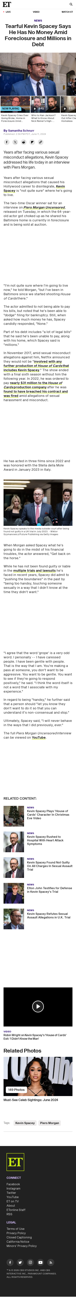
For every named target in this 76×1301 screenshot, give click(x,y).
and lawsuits (46, 570)
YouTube (39, 737)
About (11, 1206)
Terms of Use (15, 1229)
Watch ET (67, 12)
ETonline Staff (16, 1210)
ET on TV (13, 1201)
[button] (38, 1006)
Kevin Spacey (25, 1123)
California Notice (18, 1242)
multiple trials (24, 570)
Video (36, 12)
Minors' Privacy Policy (22, 1246)
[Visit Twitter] (20, 1263)
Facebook (13, 1184)
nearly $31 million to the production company (33, 385)
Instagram (13, 1188)
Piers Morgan (49, 1123)
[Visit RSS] (50, 1263)
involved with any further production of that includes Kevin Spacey (36, 366)
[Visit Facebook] (10, 1263)
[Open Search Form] (71, 5)
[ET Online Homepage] (8, 4)
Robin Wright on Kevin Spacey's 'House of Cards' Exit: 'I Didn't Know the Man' (35, 1037)
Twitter (11, 1193)
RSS (9, 1214)
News (38, 21)
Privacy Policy (16, 1233)
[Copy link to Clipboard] (40, 142)
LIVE (8, 12)
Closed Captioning (19, 1237)
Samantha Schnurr (21, 131)
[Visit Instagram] (30, 1263)
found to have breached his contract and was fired (36, 393)
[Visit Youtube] (40, 1262)
